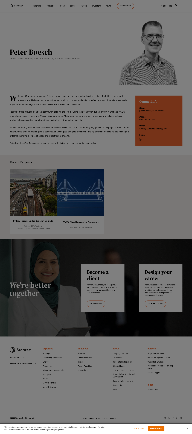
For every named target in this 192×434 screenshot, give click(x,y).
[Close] (188, 428)
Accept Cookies (156, 428)
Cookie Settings (138, 428)
